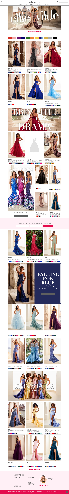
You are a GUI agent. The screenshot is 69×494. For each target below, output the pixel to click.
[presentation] (16, 54)
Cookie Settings (17, 486)
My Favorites (16, 479)
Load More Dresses (34, 469)
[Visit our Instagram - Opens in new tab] (42, 485)
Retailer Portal (31, 484)
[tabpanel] (46, 105)
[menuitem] (2, 2)
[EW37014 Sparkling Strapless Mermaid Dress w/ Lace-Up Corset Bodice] (41, 201)
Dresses (15, 478)
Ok (67, 491)
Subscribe (48, 226)
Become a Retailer (31, 483)
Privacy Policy (17, 484)
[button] (1, 1)
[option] (16, 57)
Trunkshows (30, 479)
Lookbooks (30, 478)
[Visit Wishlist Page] (57, 1)
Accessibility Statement (19, 485)
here (42, 492)
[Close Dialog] (1, 492)
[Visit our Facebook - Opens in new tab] (40, 485)
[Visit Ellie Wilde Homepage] (19, 475)
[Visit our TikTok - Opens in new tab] (48, 485)
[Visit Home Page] (34, 2)
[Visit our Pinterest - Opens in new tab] (45, 485)
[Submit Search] (67, 2)
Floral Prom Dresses (20, 215)
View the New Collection (34, 31)
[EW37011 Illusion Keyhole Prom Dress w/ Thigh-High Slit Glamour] (34, 54)
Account (16, 480)
